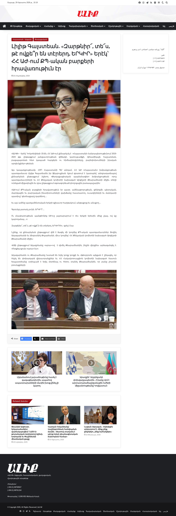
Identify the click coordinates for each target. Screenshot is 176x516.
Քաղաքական (32, 26)
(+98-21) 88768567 (14, 487)
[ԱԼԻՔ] (87, 14)
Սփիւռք (61, 26)
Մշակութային (114, 26)
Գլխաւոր (37, 511)
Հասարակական (151, 26)
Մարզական (132, 26)
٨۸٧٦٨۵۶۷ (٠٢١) (159, 58)
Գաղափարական (77, 26)
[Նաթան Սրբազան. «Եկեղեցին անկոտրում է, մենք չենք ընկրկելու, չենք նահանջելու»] (100, 415)
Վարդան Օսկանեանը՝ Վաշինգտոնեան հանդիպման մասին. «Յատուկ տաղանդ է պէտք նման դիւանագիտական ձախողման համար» (63, 432)
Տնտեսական (97, 26)
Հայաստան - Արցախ (22, 39)
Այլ (164, 26)
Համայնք (48, 26)
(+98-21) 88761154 (14, 490)
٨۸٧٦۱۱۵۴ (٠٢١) (159, 61)
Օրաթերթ (17, 26)
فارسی (171, 26)
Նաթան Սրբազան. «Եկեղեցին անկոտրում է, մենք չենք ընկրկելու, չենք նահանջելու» (98, 429)
